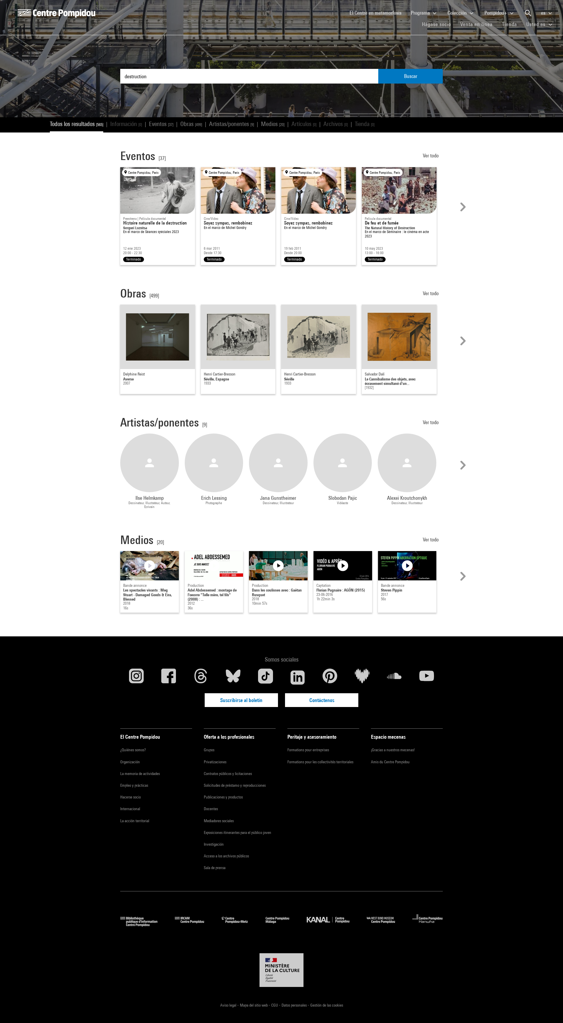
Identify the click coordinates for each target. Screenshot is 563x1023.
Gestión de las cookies (326, 1005)
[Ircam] (194, 924)
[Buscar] (528, 13)
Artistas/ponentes (231, 124)
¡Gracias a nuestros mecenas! (393, 749)
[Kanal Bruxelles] (332, 924)
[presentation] (462, 207)
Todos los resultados (76, 124)
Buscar (410, 76)
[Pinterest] (330, 677)
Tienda (512, 24)
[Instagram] (136, 677)
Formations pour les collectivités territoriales (320, 761)
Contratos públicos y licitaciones (228, 773)
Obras (191, 124)
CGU (275, 1005)
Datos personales (295, 1005)
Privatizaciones (215, 761)
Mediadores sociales (219, 820)
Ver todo (431, 155)
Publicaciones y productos (223, 797)
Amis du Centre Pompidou (390, 761)
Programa (421, 13)
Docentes (211, 808)
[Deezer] (362, 677)
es (544, 13)
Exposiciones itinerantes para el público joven (237, 832)
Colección (457, 13)
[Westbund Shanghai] (385, 924)
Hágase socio (439, 24)
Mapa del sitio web (254, 1005)
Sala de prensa (214, 867)
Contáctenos (321, 700)
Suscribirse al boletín (241, 700)
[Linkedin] (298, 677)
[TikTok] (265, 677)
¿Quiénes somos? (133, 749)
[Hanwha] (428, 924)
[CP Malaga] (282, 924)
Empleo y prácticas (134, 785)
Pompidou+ (496, 13)
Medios (272, 124)
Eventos (161, 124)
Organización (130, 761)
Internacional (130, 808)
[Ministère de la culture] (281, 970)
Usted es (536, 24)
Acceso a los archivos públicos (226, 856)
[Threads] (201, 677)
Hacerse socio (130, 797)
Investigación (214, 844)
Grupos (209, 749)
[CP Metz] (239, 924)
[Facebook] (168, 677)
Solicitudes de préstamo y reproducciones (235, 785)
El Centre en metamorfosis (378, 12)
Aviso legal (228, 1005)
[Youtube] (427, 677)
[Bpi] (143, 924)
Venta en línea (476, 24)
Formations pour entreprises (308, 749)
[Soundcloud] (394, 677)
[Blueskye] (233, 677)
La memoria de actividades (140, 773)
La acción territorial (134, 820)
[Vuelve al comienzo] (549, 1009)
